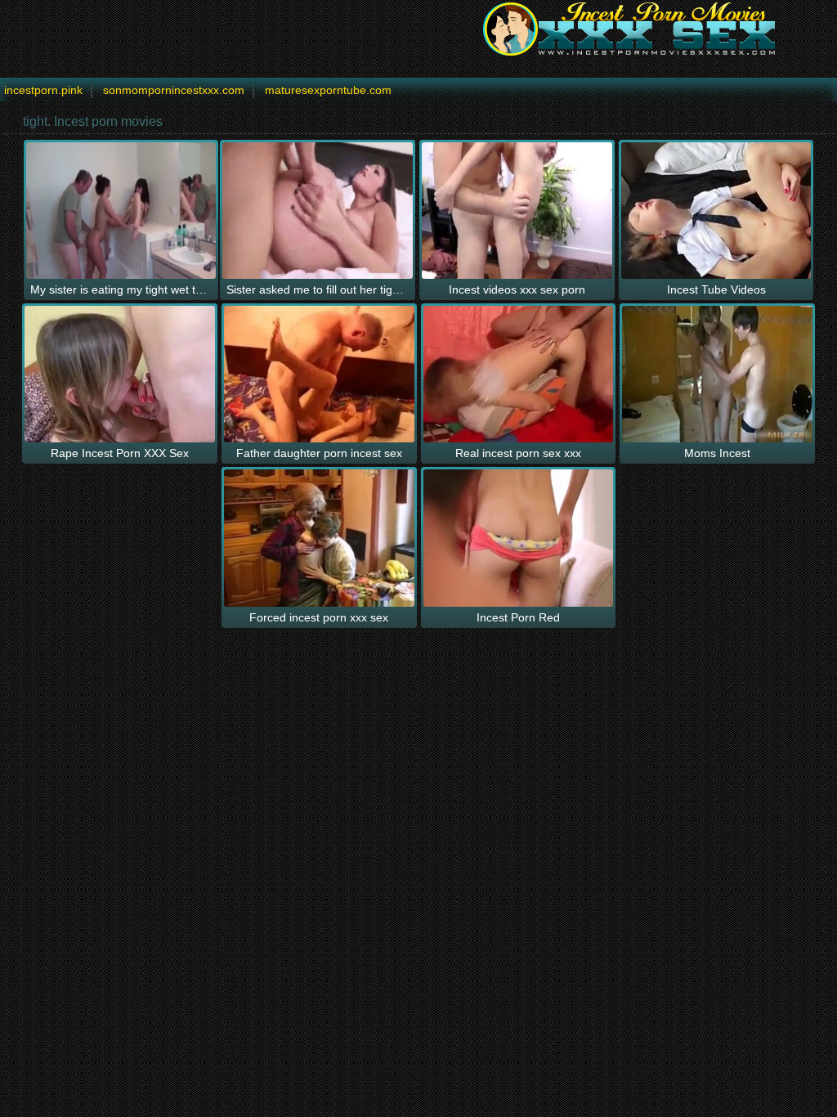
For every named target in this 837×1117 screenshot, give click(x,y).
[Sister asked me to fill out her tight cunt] (317, 210)
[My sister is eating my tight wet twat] (121, 210)
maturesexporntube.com (328, 89)
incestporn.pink (43, 89)
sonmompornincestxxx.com (173, 89)
